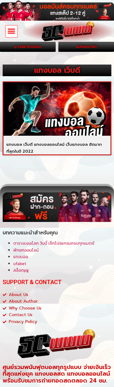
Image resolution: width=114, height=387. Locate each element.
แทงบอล (20, 256)
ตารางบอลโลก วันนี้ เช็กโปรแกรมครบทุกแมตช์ (53, 243)
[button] (11, 31)
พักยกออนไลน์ (26, 250)
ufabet (19, 263)
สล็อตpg (21, 270)
